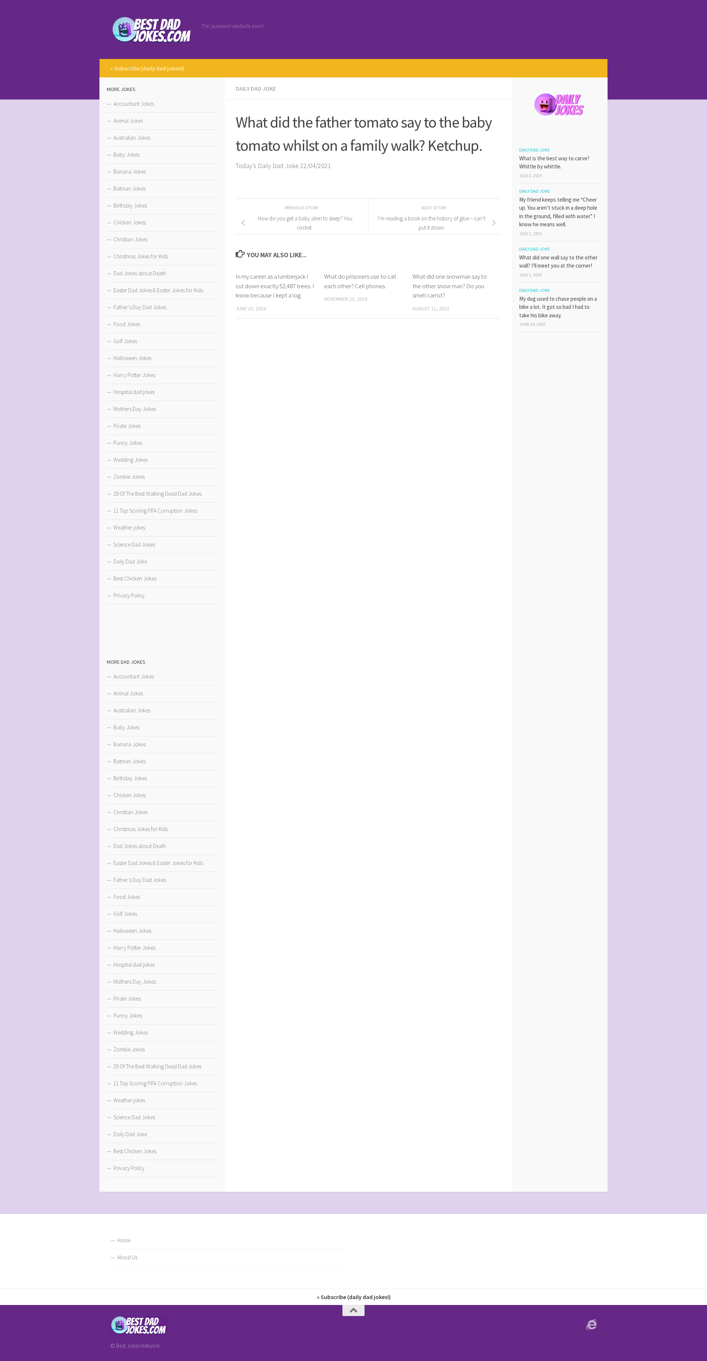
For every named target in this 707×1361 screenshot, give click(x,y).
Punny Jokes (127, 442)
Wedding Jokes (130, 459)
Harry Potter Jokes (134, 374)
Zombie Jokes (129, 476)
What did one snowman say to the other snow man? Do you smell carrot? (449, 285)
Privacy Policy (129, 595)
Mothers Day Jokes (134, 408)
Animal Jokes (128, 120)
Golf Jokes (125, 341)
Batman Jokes (129, 188)
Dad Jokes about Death (139, 273)
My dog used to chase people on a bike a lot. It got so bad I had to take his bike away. (558, 307)
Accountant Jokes (133, 103)
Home (123, 1240)
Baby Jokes (126, 154)
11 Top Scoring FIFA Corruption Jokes (155, 510)
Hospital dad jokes (134, 391)
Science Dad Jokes (134, 544)
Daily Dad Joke (256, 88)
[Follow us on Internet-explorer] (591, 1325)
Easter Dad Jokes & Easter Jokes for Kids (158, 290)
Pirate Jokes (127, 425)
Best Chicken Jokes (134, 578)
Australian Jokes (131, 137)
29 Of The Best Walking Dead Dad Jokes (157, 493)
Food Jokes (126, 324)
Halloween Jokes (132, 358)
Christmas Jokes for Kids (140, 256)
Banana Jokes (129, 171)
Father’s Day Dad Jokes (139, 307)
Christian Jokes (130, 239)
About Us (127, 1257)
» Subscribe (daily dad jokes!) (147, 68)
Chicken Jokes (129, 222)
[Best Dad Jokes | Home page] (152, 29)
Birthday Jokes (130, 205)
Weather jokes (129, 527)
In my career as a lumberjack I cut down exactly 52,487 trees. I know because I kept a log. (275, 285)
